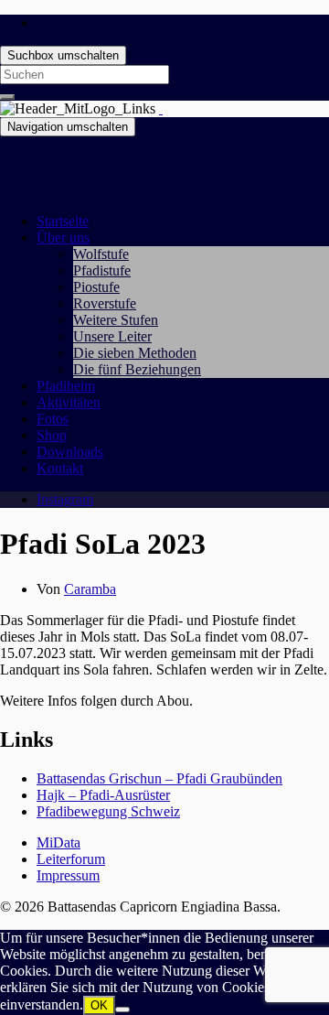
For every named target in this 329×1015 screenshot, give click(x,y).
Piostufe (96, 287)
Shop (52, 435)
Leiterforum (71, 859)
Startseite (63, 221)
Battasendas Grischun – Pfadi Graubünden (159, 778)
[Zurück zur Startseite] (161, 108)
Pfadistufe (102, 270)
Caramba (90, 589)
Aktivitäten (69, 402)
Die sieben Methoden (134, 353)
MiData (58, 842)
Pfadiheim (66, 386)
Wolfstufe (101, 254)
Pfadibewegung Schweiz (108, 811)
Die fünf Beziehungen (137, 369)
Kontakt (60, 468)
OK (99, 1005)
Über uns (63, 237)
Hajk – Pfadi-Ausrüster (103, 795)
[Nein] (122, 1009)
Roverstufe (104, 303)
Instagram (65, 499)
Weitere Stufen (115, 320)
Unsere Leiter (112, 336)
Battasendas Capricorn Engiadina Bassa (114, 159)
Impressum (68, 875)
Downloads (70, 451)
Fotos (53, 419)
